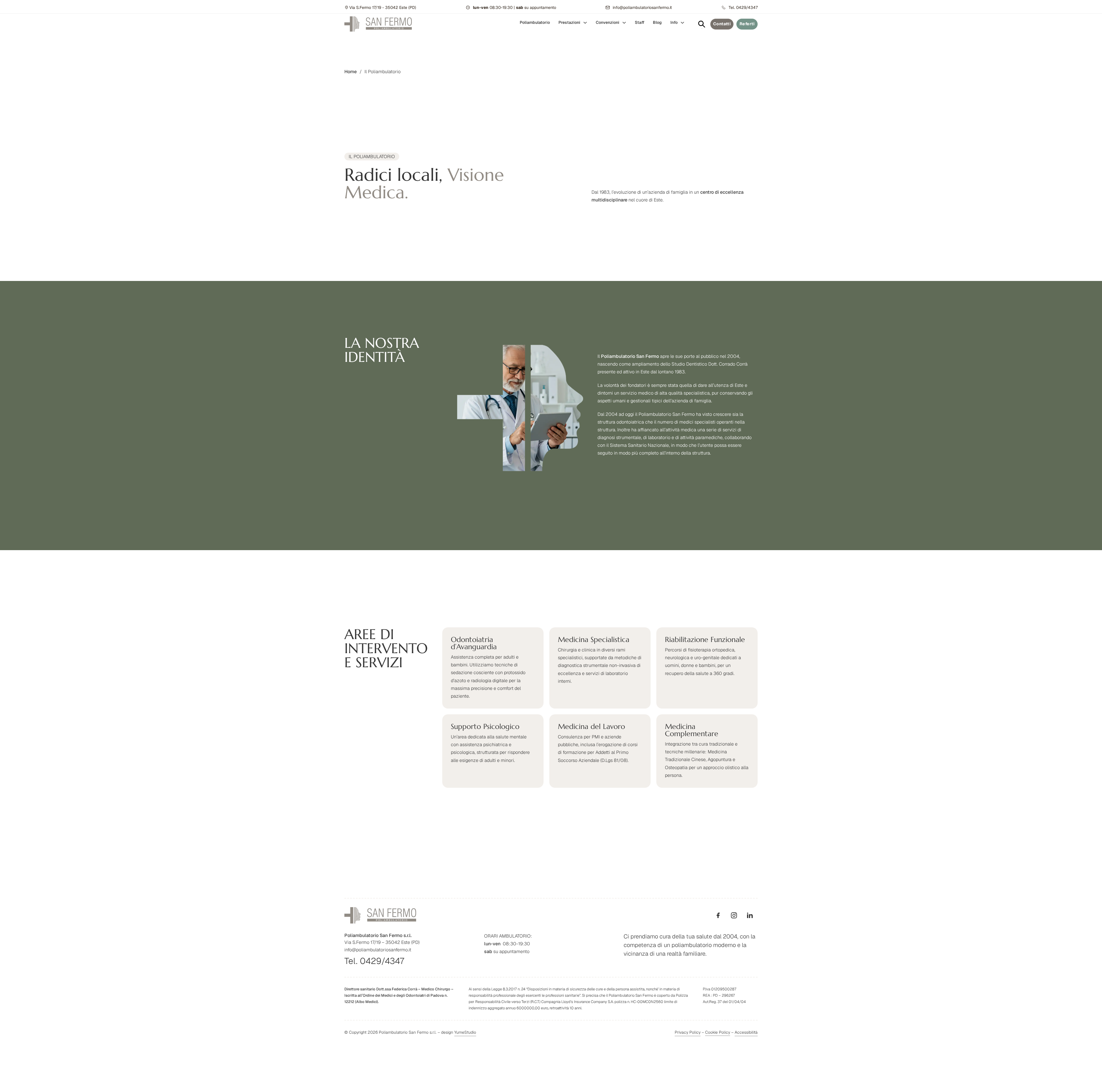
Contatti (722, 23)
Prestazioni (569, 22)
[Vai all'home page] (378, 24)
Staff (639, 22)
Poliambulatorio (535, 22)
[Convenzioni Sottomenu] (624, 23)
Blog (657, 22)
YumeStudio (465, 1032)
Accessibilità (746, 1032)
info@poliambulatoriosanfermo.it (377, 950)
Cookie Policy (717, 1032)
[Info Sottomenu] (682, 23)
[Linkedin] (750, 915)
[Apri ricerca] (701, 24)
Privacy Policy (688, 1032)
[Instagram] (734, 915)
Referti (747, 23)
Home (350, 72)
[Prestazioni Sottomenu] (585, 23)
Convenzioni (607, 22)
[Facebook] (718, 915)
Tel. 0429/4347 (374, 961)
